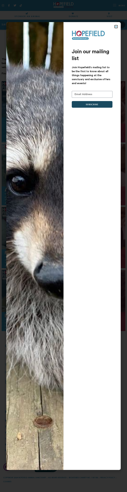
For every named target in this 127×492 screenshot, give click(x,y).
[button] (116, 26)
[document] (63, 246)
